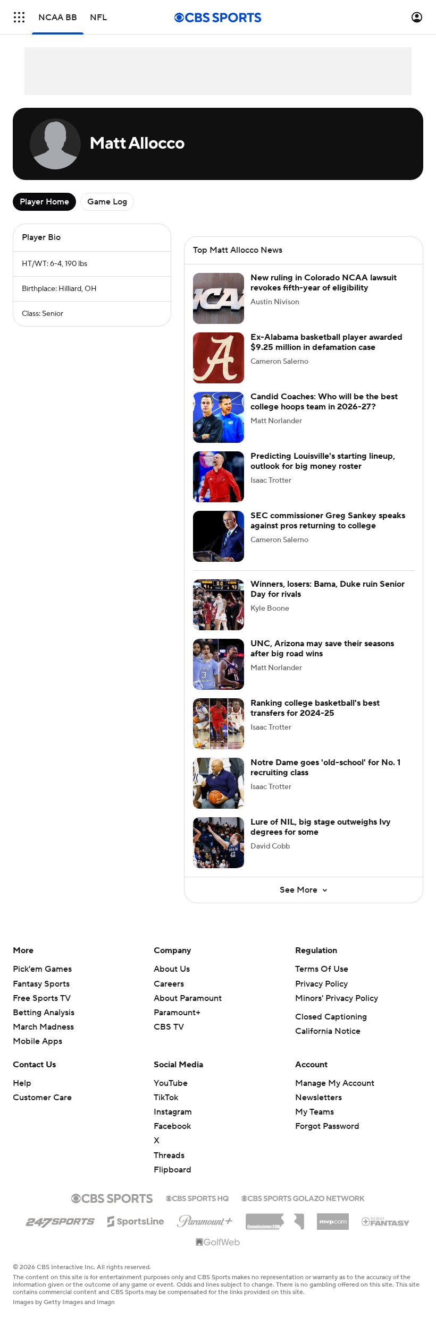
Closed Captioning (331, 1017)
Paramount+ (177, 1012)
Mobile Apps (37, 1041)
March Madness (43, 1027)
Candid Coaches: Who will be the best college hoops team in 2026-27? (324, 401)
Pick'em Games (42, 969)
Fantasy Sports (41, 984)
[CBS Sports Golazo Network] (303, 1197)
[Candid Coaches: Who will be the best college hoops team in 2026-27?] (218, 417)
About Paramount (188, 998)
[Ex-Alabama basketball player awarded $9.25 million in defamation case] (218, 357)
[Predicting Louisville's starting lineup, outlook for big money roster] (218, 476)
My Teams (314, 1112)
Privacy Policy (321, 984)
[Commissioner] (275, 1217)
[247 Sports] (60, 1219)
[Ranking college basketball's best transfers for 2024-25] (218, 723)
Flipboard (172, 1169)
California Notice (327, 1031)
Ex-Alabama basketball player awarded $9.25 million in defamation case (326, 342)
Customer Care (42, 1097)
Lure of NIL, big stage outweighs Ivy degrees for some (320, 827)
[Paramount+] (205, 1219)
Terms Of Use (321, 969)
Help (22, 1083)
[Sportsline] (135, 1219)
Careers (169, 984)
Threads (169, 1155)
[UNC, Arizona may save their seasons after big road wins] (218, 664)
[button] (19, 17)
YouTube (171, 1083)
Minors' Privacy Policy (336, 998)
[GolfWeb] (218, 1242)
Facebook (172, 1126)
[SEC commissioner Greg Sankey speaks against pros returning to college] (218, 536)
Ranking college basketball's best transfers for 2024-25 (315, 708)
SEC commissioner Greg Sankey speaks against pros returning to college (327, 520)
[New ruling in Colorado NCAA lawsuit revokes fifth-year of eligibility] (218, 298)
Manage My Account (334, 1083)
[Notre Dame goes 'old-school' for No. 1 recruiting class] (218, 783)
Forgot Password (327, 1126)
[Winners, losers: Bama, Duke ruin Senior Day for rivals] (218, 604)
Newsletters (318, 1097)
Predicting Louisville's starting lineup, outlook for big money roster (322, 461)
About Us (172, 969)
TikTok (166, 1097)
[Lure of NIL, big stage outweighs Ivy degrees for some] (218, 842)
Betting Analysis (43, 1012)
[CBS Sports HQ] (197, 1197)
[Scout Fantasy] (386, 1220)
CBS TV (169, 1027)
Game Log (107, 201)
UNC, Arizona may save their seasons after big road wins (322, 648)
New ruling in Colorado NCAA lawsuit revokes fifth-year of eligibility (323, 282)
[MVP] (333, 1217)
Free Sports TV (42, 998)
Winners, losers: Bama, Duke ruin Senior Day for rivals (327, 589)
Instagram (173, 1112)
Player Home (44, 201)
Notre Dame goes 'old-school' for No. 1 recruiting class (325, 767)
